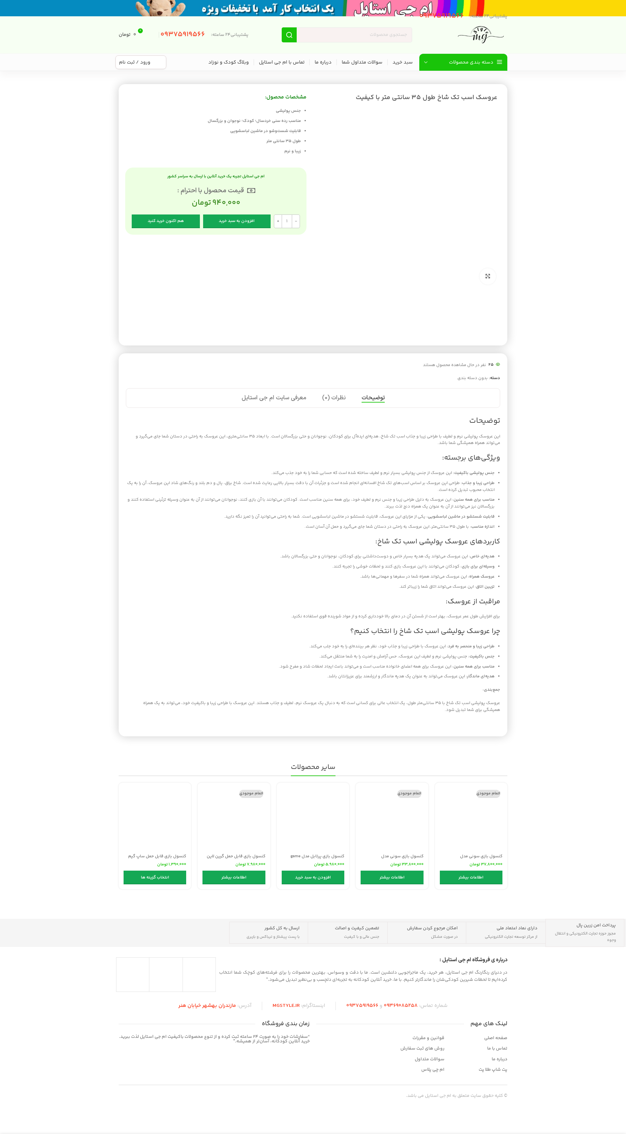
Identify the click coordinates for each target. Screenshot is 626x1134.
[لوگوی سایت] (481, 35)
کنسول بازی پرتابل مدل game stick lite (317, 859)
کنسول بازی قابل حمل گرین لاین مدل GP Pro (236, 859)
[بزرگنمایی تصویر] (488, 276)
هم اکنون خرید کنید (166, 221)
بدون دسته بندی (472, 378)
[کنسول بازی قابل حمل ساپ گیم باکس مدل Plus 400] (155, 819)
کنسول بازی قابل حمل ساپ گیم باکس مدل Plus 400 (157, 859)
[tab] (373, 398)
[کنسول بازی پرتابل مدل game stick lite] (313, 819)
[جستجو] (289, 34)
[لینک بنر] (313, 8)
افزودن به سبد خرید (237, 221)
